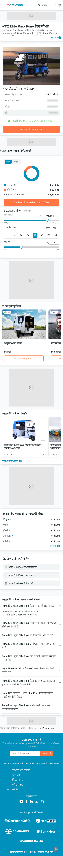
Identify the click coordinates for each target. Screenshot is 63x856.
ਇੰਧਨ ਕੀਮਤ (17, 779)
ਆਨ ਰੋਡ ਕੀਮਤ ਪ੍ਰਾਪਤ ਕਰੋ (31, 129)
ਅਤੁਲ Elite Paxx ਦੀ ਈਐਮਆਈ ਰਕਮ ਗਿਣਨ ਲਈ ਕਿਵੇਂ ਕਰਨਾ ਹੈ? (28, 670)
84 (55, 235)
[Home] (14, 5)
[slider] (47, 220)
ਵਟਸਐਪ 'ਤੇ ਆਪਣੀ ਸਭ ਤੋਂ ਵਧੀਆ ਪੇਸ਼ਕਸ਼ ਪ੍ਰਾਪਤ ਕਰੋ (34, 121)
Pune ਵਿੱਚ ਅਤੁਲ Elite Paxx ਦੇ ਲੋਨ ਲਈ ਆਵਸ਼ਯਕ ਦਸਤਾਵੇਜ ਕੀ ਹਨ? (26, 707)
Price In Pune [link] (49, 728)
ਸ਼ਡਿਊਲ (16, 162)
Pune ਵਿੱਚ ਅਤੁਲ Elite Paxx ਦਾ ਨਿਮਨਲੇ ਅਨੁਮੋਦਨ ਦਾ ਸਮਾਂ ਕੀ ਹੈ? (29, 645)
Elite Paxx (34, 728)
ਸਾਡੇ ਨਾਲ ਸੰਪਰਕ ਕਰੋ (13, 763)
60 (42, 235)
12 (7, 235)
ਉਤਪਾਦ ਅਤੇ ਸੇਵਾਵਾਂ (21, 770)
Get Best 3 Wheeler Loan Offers (31, 202)
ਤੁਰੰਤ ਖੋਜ (16, 775)
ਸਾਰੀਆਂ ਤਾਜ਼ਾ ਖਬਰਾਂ (10, 461)
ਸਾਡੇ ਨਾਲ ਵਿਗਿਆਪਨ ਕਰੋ (48, 763)
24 (21, 235)
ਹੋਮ (1, 728)
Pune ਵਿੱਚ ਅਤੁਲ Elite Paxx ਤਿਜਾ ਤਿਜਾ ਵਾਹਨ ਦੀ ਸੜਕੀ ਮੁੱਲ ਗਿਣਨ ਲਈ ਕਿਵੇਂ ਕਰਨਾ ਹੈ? (28, 682)
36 (28, 235)
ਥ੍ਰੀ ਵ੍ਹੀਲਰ (12, 728)
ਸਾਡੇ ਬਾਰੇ (29, 763)
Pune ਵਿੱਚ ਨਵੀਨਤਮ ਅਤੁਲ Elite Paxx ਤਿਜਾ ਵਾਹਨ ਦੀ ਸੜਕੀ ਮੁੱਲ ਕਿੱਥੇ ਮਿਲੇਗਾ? (27, 695)
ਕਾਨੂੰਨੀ (15, 789)
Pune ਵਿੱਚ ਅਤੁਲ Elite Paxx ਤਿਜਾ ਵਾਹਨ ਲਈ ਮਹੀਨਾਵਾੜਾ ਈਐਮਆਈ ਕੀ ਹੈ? (29, 625)
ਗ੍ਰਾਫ (8, 162)
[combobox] (46, 5)
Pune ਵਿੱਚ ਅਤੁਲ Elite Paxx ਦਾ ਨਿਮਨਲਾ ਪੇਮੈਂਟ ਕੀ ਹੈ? (27, 635)
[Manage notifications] (55, 849)
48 (35, 235)
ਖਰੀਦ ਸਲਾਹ (17, 784)
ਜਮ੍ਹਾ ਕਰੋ (47, 753)
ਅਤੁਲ (23, 728)
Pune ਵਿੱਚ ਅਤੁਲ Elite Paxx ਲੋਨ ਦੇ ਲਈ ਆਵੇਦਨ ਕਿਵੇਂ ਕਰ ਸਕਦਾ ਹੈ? (29, 658)
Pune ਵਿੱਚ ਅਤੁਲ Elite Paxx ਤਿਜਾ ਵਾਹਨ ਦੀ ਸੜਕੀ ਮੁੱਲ (28, 605)
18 (14, 235)
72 (48, 235)
